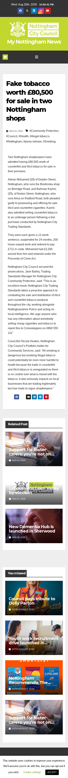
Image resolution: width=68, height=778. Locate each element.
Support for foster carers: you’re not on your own (30, 454)
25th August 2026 (23, 649)
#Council (11, 136)
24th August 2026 (23, 728)
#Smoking (49, 141)
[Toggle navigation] (36, 57)
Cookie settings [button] (32, 772)
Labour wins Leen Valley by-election (34, 490)
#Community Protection (43, 130)
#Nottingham (14, 141)
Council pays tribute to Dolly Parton (32, 601)
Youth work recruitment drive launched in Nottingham (33, 643)
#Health (23, 136)
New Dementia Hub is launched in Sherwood (32, 529)
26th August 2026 (23, 609)
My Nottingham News (34, 41)
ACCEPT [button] (52, 772)
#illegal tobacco (39, 136)
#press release (32, 141)
